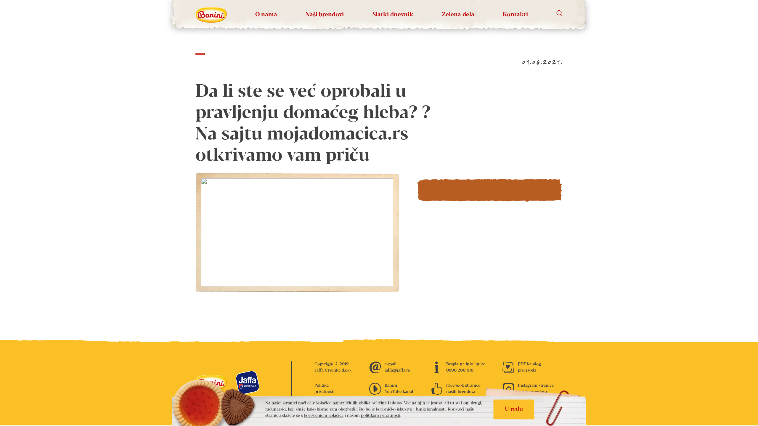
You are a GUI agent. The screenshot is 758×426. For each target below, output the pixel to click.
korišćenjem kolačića (323, 415)
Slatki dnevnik (392, 14)
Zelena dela (458, 14)
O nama (266, 14)
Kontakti (515, 14)
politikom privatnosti (380, 415)
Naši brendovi (325, 14)
